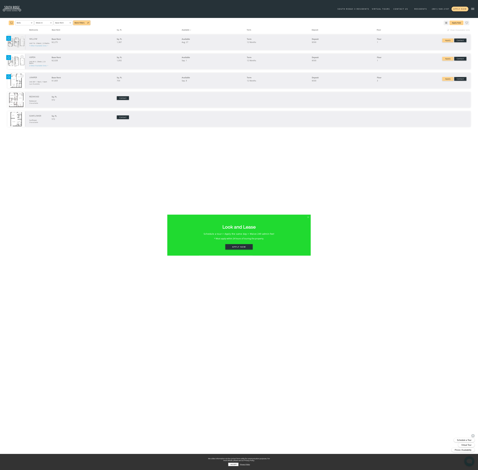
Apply (448, 40)
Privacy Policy (245, 464)
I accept (233, 464)
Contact (460, 40)
